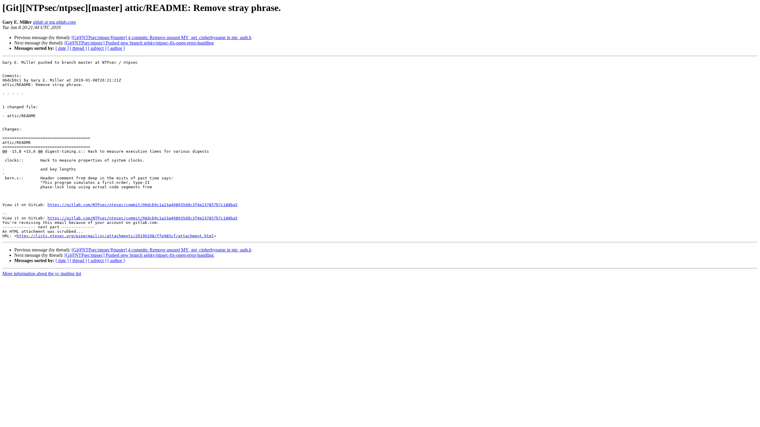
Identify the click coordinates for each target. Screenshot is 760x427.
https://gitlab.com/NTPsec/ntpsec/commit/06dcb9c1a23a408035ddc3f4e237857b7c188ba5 (143, 205)
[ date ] (62, 48)
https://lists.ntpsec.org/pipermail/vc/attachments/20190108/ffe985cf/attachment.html (115, 236)
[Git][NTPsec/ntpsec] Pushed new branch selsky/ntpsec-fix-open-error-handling (139, 42)
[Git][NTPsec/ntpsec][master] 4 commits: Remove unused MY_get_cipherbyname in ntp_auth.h (161, 37)
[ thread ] (78, 48)
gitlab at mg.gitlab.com (54, 22)
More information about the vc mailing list (41, 273)
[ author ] (116, 48)
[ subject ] (97, 48)
